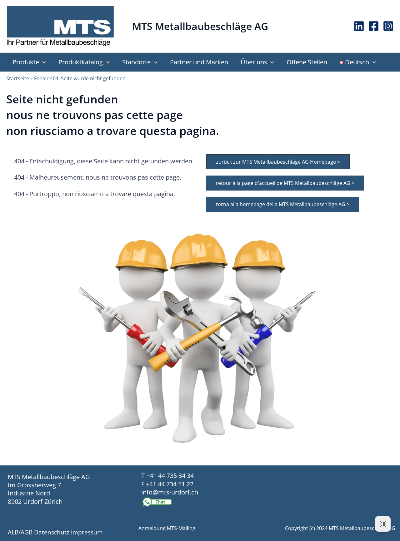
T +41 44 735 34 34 (167, 475)
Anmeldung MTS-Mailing (166, 528)
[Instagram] (388, 26)
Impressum (87, 532)
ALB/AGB (20, 532)
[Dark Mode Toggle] (383, 524)
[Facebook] (373, 26)
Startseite (17, 78)
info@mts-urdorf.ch (169, 492)
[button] (42, 62)
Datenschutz (51, 532)
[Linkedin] (358, 26)
